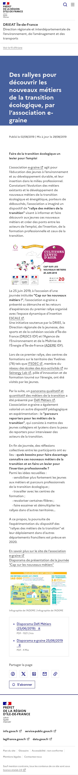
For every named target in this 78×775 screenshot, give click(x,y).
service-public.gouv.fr (39, 731)
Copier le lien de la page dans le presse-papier (55, 674)
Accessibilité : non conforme (47, 750)
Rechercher (65, 4)
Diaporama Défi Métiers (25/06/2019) (34, 626)
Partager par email (44, 674)
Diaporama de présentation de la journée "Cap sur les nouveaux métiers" (39, 562)
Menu (72, 4)
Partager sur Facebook (13, 674)
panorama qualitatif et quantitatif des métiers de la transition (37, 393)
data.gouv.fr (40, 739)
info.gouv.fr (10, 731)
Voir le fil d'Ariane (12, 48)
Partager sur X (23, 674)
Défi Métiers (42, 400)
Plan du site (9, 750)
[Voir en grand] (39, 263)
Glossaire (24, 750)
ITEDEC (33, 363)
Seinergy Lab (18, 372)
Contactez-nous (33, 756)
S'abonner (24, 684)
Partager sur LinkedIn (34, 674)
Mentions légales (12, 756)
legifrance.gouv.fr (14, 739)
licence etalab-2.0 (12, 770)
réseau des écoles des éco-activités (34, 368)
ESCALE (14, 318)
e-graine (34, 167)
